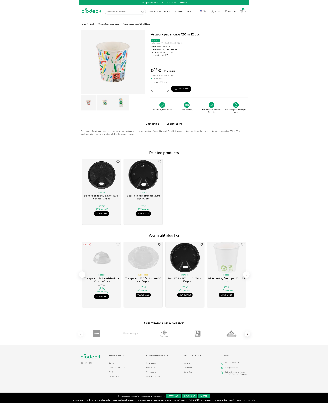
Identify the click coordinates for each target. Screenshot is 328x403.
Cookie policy (151, 372)
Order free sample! (153, 376)
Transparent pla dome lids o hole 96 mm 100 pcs (101, 280)
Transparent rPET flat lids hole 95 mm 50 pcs (143, 280)
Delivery (112, 363)
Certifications (114, 376)
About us (168, 11)
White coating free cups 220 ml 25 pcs (226, 280)
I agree (204, 396)
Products (154, 11)
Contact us (188, 372)
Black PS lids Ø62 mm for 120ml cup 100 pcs (143, 197)
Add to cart (183, 89)
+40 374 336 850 (232, 363)
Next (246, 274)
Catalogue (188, 367)
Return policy (151, 363)
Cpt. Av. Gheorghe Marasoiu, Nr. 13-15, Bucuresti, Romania (236, 373)
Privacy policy (151, 367)
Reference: (155, 43)
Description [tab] (152, 123)
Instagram (86, 363)
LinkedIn (90, 363)
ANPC (111, 372)
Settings (173, 396)
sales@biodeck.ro (231, 368)
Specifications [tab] (174, 123)
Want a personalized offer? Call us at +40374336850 (164, 2)
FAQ (189, 11)
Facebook (82, 363)
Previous (82, 274)
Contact (180, 11)
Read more (189, 396)
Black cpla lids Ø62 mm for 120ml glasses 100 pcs (101, 197)
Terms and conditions (117, 367)
